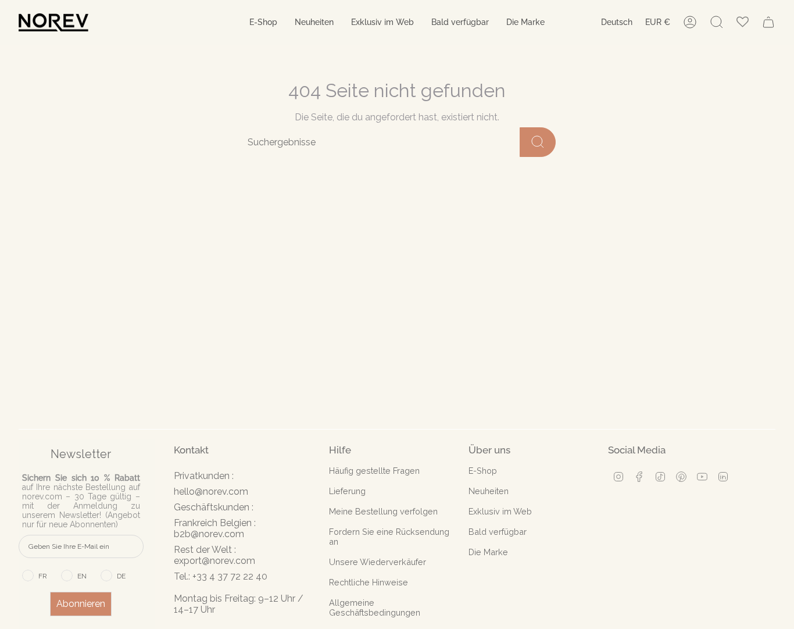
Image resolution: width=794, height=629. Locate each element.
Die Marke (488, 552)
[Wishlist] (742, 22)
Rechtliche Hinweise (368, 582)
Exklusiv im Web (500, 511)
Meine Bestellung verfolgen (383, 511)
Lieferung (347, 491)
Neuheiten (488, 491)
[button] (263, 22)
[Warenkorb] (768, 22)
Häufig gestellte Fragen (374, 471)
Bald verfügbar (497, 532)
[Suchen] (538, 142)
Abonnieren (80, 603)
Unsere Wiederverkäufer (377, 562)
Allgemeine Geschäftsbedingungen (374, 607)
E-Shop (482, 471)
